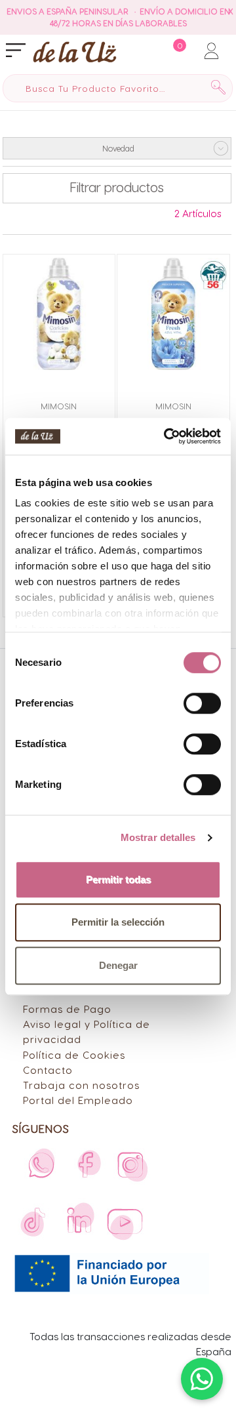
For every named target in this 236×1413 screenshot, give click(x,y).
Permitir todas (118, 879)
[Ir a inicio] (47, 51)
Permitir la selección (118, 922)
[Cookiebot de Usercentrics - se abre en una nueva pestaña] (166, 436)
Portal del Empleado (78, 1100)
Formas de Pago (67, 1008)
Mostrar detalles (158, 837)
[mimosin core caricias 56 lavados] (59, 314)
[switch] (202, 703)
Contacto (48, 1069)
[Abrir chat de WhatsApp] (202, 1379)
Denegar (118, 965)
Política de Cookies (74, 1054)
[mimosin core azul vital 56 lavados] (173, 314)
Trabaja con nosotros (81, 1084)
